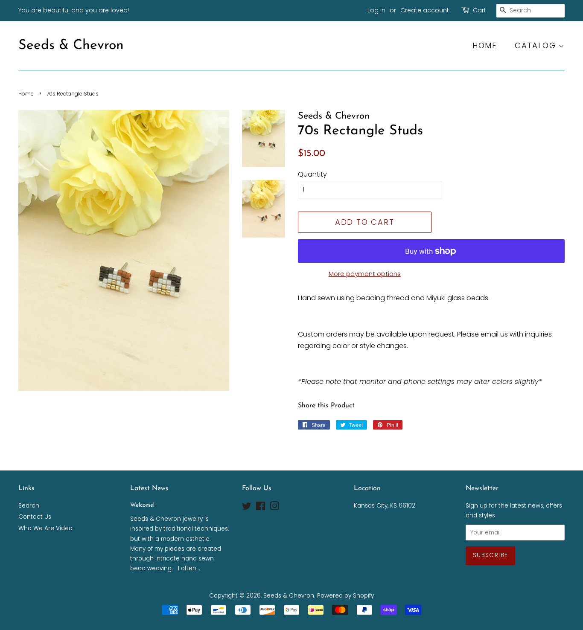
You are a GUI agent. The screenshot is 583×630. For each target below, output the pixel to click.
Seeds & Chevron (71, 45)
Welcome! (142, 505)
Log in (376, 10)
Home (484, 45)
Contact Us (34, 517)
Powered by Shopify (345, 596)
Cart (479, 10)
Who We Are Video (45, 528)
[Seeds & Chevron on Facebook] (260, 508)
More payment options (365, 273)
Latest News (149, 488)
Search (28, 506)
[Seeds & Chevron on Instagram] (274, 508)
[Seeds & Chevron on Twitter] (246, 508)
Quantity (312, 174)
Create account (424, 10)
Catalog (537, 45)
